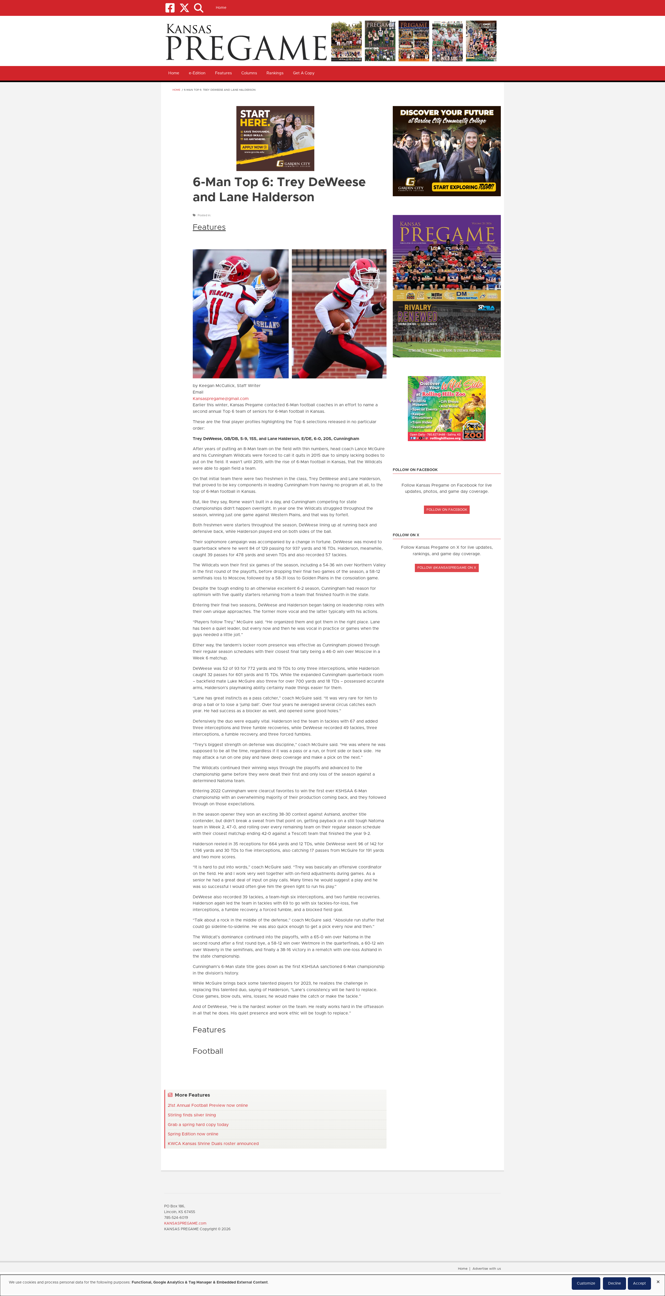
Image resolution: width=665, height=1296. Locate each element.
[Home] (330, 40)
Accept (639, 1283)
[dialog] (332, 1285)
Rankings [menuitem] (275, 73)
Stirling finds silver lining (192, 1115)
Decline (614, 1283)
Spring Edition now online (193, 1134)
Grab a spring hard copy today (198, 1125)
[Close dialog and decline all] (658, 1280)
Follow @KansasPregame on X (446, 568)
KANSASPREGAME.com (185, 1223)
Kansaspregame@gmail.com (221, 399)
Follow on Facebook (447, 510)
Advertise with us (487, 1269)
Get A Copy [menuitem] (304, 73)
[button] (198, 8)
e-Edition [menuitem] (197, 73)
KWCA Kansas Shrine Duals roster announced (213, 1144)
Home (221, 8)
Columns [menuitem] (249, 73)
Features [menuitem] (223, 73)
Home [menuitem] (173, 73)
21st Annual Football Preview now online (208, 1105)
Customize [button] (586, 1283)
